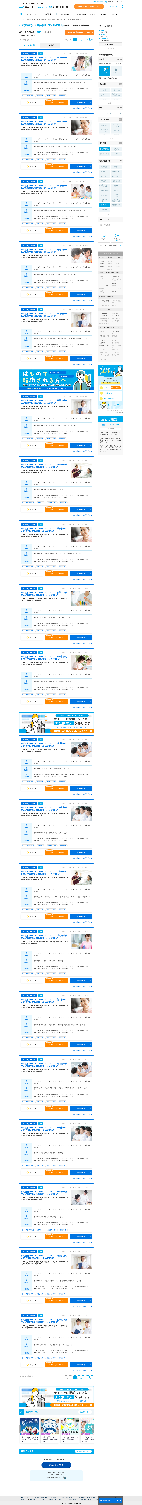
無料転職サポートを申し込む (88, 6)
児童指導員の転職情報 (39, 19)
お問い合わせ (91, 1497)
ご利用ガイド (31, 14)
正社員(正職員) (104, 149)
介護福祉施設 (116, 90)
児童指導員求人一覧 (53, 19)
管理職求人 (104, 125)
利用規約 (82, 1497)
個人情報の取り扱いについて (68, 1497)
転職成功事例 (65, 14)
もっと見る (109, 103)
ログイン (113, 6)
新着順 (51, 45)
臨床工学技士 (63, 1499)
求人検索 (48, 14)
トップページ (21, 14)
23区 (68, 19)
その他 (116, 154)
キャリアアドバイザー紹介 (98, 14)
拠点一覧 (114, 14)
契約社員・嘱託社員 (116, 149)
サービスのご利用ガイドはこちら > (114, 410)
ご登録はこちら (115, 387)
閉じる (109, 214)
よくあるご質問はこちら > (117, 412)
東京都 (63, 19)
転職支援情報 (81, 14)
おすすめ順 (30, 45)
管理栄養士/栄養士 (86, 1499)
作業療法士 (33, 1499)
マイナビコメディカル (25, 19)
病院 (104, 90)
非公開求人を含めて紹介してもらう (78, 32)
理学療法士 (24, 1499)
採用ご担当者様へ (98, 1)
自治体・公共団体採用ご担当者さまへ (45, 1497)
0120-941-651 (59, 7)
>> (92, 39)
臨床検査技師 (52, 1499)
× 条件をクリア (110, 48)
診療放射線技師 (73, 1499)
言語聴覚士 (42, 1499)
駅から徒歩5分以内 (116, 125)
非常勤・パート (104, 154)
